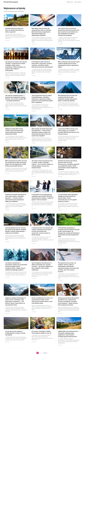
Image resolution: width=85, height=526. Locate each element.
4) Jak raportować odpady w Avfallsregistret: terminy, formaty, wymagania (15, 333)
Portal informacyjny (11, 2)
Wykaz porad (70, 2)
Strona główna (77, 2)
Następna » (45, 352)
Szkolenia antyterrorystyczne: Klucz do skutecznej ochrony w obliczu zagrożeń (14, 30)
